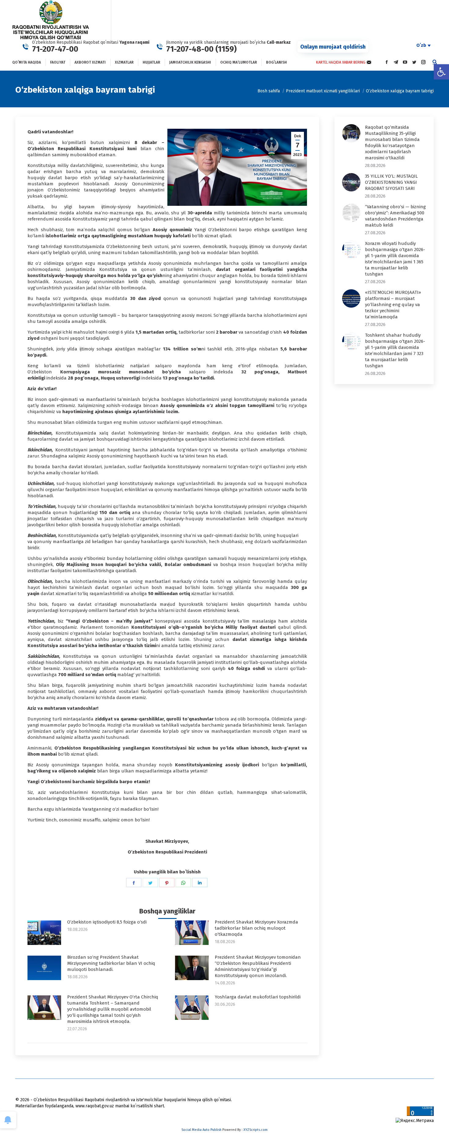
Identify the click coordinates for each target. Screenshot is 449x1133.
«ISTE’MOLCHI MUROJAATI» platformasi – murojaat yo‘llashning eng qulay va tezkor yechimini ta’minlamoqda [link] (393, 305)
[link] (441, 72)
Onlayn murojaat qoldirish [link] (333, 46)
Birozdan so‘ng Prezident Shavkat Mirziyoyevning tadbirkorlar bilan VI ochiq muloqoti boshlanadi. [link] (111, 963)
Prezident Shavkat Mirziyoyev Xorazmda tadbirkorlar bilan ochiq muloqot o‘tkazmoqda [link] (256, 928)
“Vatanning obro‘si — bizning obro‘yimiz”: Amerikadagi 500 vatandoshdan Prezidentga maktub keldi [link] (395, 216)
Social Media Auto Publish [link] (201, 1130)
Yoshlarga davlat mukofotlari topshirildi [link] (258, 997)
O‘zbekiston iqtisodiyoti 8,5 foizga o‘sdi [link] (107, 922)
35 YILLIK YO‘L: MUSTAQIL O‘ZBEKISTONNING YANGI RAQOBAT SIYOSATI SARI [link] (391, 182)
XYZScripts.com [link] (255, 1130)
